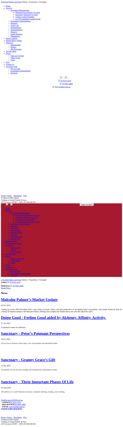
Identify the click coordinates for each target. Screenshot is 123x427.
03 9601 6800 (67, 84)
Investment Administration (21, 21)
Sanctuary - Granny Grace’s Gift (28, 359)
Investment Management (20, 10)
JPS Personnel (16, 49)
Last (21, 400)
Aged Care (15, 25)
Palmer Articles (11, 38)
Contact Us (10, 64)
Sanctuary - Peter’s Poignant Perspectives (35, 333)
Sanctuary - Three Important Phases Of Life (37, 382)
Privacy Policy (6, 196)
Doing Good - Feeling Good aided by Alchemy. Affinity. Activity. (53, 317)
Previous (7, 400)
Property (14, 32)
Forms (8, 54)
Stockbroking (16, 28)
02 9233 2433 (66, 81)
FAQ (8, 62)
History (13, 47)
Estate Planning (16, 34)
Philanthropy (15, 36)
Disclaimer (18, 196)
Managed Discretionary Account (27, 13)
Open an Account (17, 56)
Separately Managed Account (26, 15)
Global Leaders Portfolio (24, 17)
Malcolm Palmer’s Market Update (29, 299)
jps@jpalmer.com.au (63, 87)
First (2, 400)
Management (15, 45)
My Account (15, 69)
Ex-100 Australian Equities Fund (27, 19)
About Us (9, 43)
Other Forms (15, 58)
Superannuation (16, 30)
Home (8, 6)
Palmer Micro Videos (14, 41)
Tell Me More (11, 51)
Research (14, 23)
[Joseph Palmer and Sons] (11, 2)
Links (13, 60)
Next (17, 400)
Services (9, 8)
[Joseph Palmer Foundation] (66, 78)
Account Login (11, 67)
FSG (25, 196)
